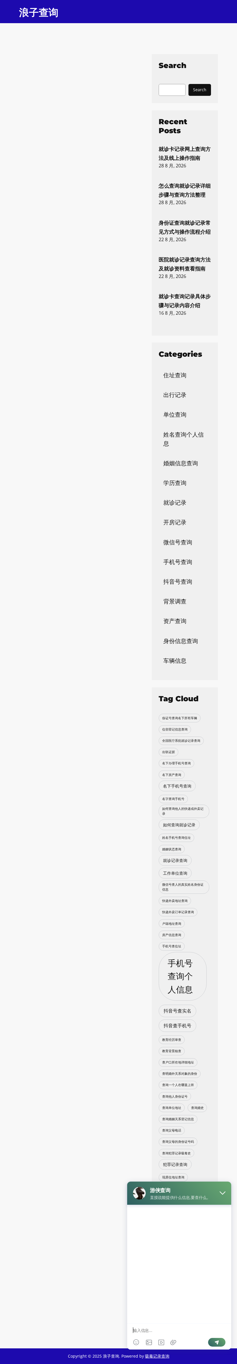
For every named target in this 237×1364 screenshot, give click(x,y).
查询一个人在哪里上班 (178, 1085)
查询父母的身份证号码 (178, 1142)
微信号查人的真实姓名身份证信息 (182, 887)
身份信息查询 (180, 641)
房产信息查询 (171, 935)
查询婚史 (197, 1108)
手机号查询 (177, 562)
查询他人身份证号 (175, 1096)
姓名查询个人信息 (183, 439)
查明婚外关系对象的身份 (179, 1074)
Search (199, 89)
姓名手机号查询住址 (176, 838)
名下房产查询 (171, 775)
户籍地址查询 (171, 924)
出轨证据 (168, 752)
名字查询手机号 (173, 799)
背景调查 (174, 601)
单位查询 (174, 414)
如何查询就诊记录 (179, 824)
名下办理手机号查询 (176, 763)
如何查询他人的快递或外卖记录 (182, 811)
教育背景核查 (171, 1051)
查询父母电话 (171, 1130)
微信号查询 (177, 542)
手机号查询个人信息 (180, 976)
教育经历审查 (171, 1040)
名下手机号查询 (177, 786)
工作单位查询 (175, 873)
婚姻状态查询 (171, 849)
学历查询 (174, 483)
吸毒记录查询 (157, 1356)
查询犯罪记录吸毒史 (176, 1153)
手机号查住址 (171, 946)
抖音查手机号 (177, 1025)
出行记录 (174, 395)
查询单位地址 (171, 1108)
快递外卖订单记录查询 (178, 912)
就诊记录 (174, 502)
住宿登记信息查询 (175, 729)
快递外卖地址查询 (175, 901)
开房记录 (174, 522)
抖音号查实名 (177, 1011)
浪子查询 (38, 12)
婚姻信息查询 (180, 463)
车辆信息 (174, 660)
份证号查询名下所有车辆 (179, 718)
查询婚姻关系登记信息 (178, 1119)
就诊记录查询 (175, 860)
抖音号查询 (177, 581)
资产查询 (174, 621)
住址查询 (174, 375)
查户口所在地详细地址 (178, 1062)
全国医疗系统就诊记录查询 (181, 741)
